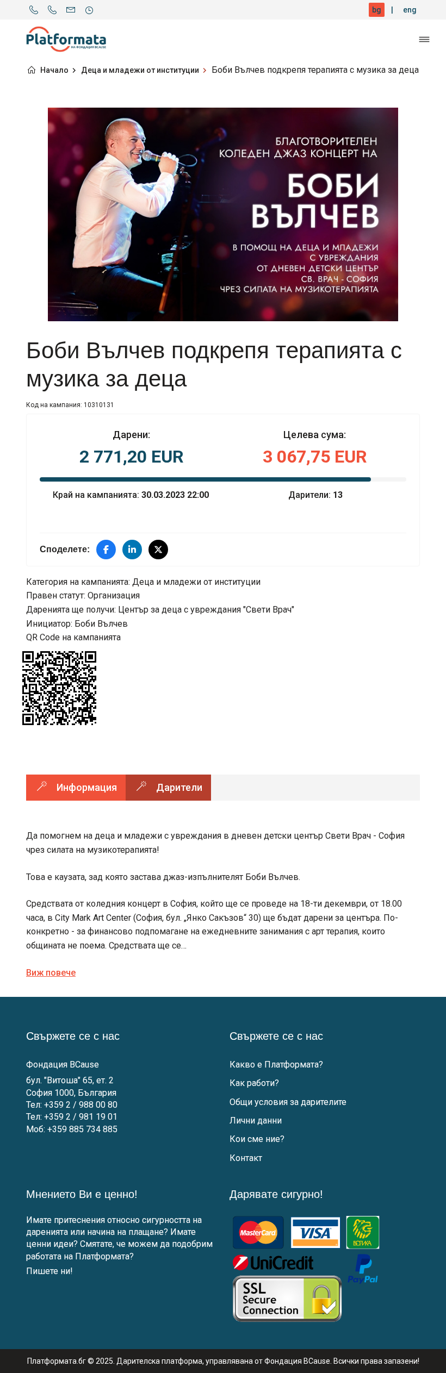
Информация (87, 787)
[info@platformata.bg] (70, 9)
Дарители (179, 787)
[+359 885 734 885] (52, 9)
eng (410, 9)
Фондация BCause (62, 1064)
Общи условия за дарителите (288, 1102)
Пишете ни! (49, 1271)
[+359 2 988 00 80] (33, 9)
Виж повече (51, 973)
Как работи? (254, 1083)
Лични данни (256, 1120)
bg (376, 9)
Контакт (246, 1158)
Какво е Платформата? (276, 1064)
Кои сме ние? (257, 1139)
